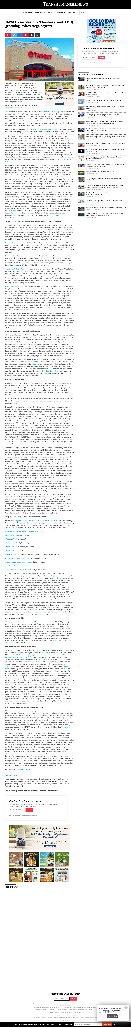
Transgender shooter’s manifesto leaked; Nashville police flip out (105, 208)
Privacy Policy (65, 1020)
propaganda (16, 784)
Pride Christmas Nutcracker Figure (17, 256)
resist (24, 784)
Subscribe (107, 1024)
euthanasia (61, 12)
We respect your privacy (55, 1007)
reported (32, 678)
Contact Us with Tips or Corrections (65, 1015)
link (42, 155)
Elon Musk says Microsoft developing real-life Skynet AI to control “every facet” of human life (103, 129)
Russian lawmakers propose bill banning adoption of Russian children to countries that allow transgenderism (104, 122)
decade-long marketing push (52, 112)
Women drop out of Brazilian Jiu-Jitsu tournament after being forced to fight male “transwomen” (104, 201)
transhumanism (40, 12)
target (44, 784)
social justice (36, 784)
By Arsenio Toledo (96, 196)
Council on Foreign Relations (32, 662)
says (39, 749)
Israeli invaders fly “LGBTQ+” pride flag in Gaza (99, 172)
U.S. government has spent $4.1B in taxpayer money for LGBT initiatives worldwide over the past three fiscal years (104, 186)
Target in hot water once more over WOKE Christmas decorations (105, 143)
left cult (38, 781)
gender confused (58, 779)
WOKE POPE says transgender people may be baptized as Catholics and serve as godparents (103, 179)
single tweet (58, 578)
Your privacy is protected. (15, 815)
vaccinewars (27, 12)
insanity (32, 781)
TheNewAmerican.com (13, 108)
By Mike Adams (96, 82)
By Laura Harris (95, 118)
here (10, 211)
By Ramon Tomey (96, 145)
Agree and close (112, 1016)
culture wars (29, 779)
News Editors (20, 31)
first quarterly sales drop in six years (46, 129)
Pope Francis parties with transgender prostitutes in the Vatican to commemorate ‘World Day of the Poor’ (105, 137)
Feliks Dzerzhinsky (34, 612)
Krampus (36, 364)
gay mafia (47, 779)
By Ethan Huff (95, 89)
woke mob (15, 786)
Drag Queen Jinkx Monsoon (14, 287)
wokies (21, 786)
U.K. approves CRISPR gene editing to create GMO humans (103, 100)
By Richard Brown (96, 189)
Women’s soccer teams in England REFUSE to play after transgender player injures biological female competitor (102, 115)
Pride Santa (9, 243)
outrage (64, 781)
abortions (71, 12)
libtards (58, 781)
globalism (13, 781)
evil (42, 779)
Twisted (8, 786)
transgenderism (52, 784)
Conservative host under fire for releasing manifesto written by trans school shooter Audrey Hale (104, 165)
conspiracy (20, 779)
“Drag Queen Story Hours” (55, 371)
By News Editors (96, 110)
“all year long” (66, 727)
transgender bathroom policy (23, 521)
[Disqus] (39, 914)
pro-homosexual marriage (49, 521)
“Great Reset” (46, 653)
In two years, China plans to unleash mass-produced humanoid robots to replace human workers (104, 86)
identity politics (23, 781)
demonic (37, 779)
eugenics (51, 12)
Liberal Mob (50, 781)
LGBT (44, 781)
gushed (33, 504)
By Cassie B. (95, 168)
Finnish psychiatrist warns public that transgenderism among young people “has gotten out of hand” (104, 214)
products (8, 784)
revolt (29, 784)
